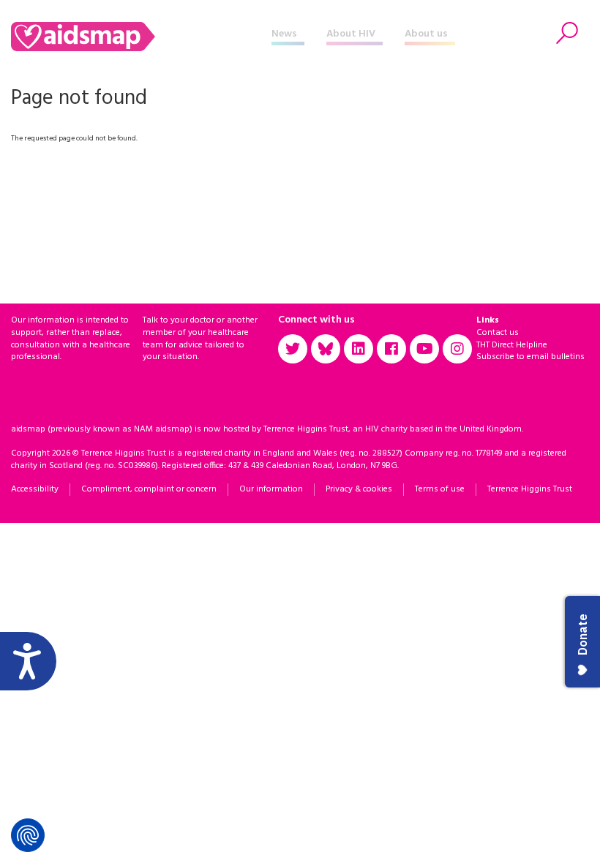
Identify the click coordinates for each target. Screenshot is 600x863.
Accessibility (35, 489)
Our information (271, 489)
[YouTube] (424, 348)
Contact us (497, 332)
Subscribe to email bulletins (530, 357)
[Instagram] (457, 348)
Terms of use (440, 489)
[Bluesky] (325, 348)
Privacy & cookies (359, 489)
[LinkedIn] (358, 348)
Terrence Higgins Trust (529, 489)
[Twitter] (292, 348)
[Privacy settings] (28, 835)
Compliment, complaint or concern (149, 489)
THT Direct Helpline (511, 345)
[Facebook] (391, 348)
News (284, 34)
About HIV (350, 34)
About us (426, 34)
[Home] (141, 36)
